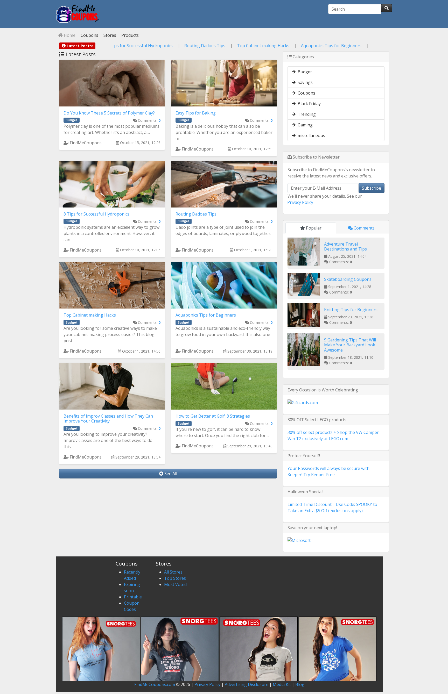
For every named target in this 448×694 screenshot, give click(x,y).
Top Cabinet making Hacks (301, 45)
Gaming (304, 125)
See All (170, 473)
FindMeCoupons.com (154, 684)
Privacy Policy (300, 202)
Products (129, 35)
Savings (304, 82)
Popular (313, 228)
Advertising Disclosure (246, 684)
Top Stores (175, 578)
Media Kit (282, 684)
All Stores (173, 572)
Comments (364, 228)
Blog (299, 684)
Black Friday (308, 103)
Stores (109, 35)
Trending (306, 114)
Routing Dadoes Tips (242, 45)
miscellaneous (310, 135)
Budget (304, 72)
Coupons (89, 35)
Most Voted (175, 584)
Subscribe (371, 188)
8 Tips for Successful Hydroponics (177, 45)
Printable (133, 597)
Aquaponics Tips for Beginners (369, 45)
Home (69, 35)
